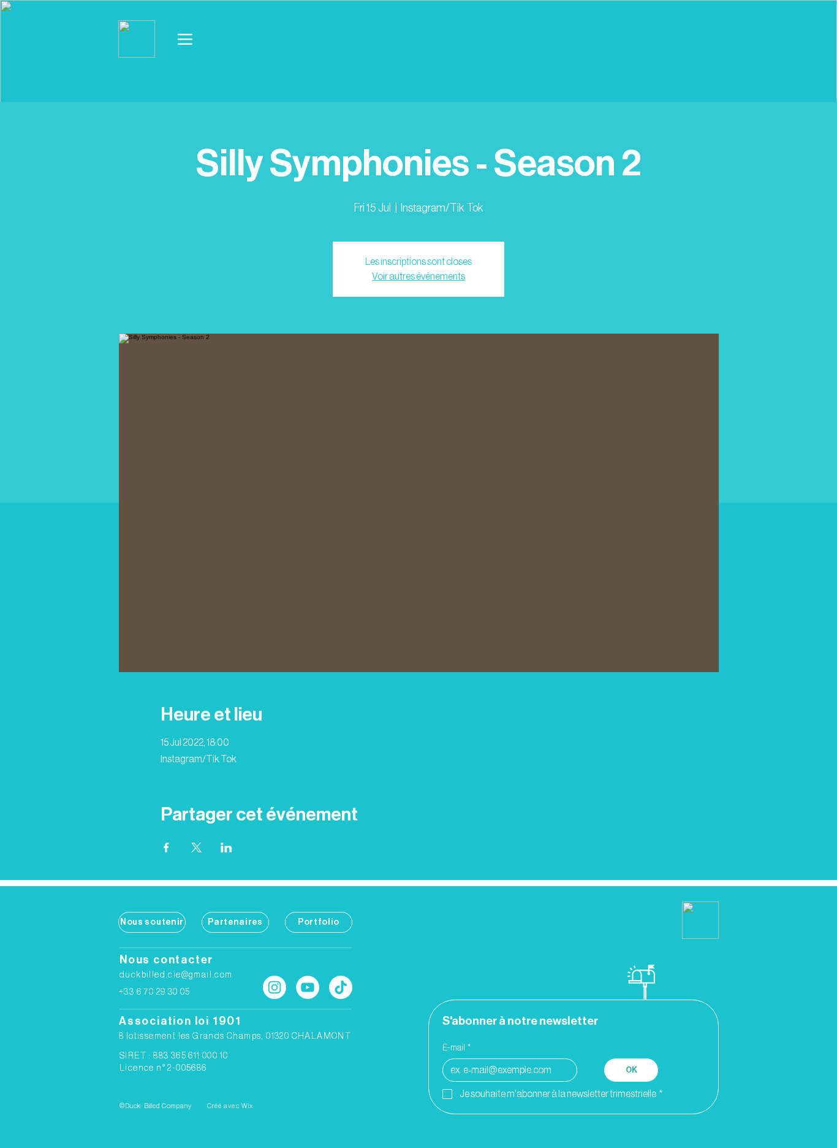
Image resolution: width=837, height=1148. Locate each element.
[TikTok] (340, 987)
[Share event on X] (196, 847)
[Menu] (186, 39)
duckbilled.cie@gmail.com (176, 975)
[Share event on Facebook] (166, 847)
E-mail (456, 1048)
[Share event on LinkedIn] (226, 847)
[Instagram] (274, 987)
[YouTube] (307, 987)
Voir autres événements (418, 276)
